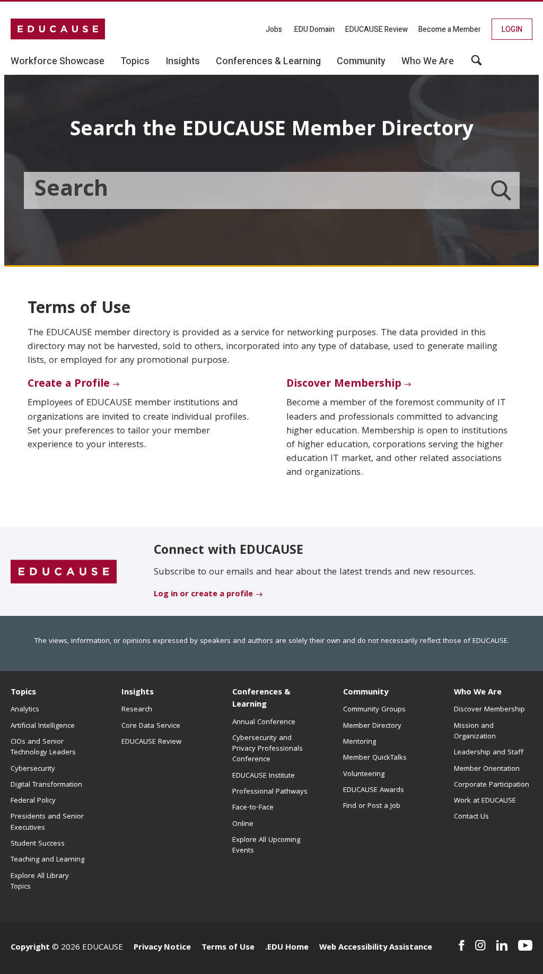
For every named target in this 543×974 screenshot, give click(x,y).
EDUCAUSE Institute (263, 776)
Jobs (274, 29)
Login (512, 29)
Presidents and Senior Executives (47, 822)
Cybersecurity (33, 769)
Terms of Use (228, 948)
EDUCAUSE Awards (373, 790)
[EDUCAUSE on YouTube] (525, 945)
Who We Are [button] (427, 61)
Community (365, 693)
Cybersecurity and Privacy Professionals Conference (267, 749)
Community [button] (361, 61)
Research (136, 710)
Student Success (38, 844)
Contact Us (471, 817)
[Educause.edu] (64, 572)
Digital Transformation (46, 785)
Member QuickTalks (375, 758)
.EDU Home (287, 948)
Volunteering (363, 774)
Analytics (25, 710)
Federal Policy (33, 801)
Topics (23, 693)
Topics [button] (135, 61)
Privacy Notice (162, 948)
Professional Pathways (270, 792)
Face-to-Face (253, 808)
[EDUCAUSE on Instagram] (480, 945)
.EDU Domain (314, 29)
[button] (476, 64)
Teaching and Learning (47, 860)
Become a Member (449, 29)
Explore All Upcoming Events (266, 845)
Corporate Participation (491, 785)
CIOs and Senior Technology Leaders (43, 747)
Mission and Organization (475, 731)
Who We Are (478, 693)
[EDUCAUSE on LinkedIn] (501, 945)
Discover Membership (343, 385)
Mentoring (359, 742)
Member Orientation (487, 769)
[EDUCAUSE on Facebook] (462, 945)
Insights (137, 693)
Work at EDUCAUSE (485, 801)
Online (242, 824)
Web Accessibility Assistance (375, 948)
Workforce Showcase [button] (57, 61)
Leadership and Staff (488, 753)
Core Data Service (150, 726)
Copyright (30, 948)
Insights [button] (182, 61)
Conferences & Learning (261, 699)
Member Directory (372, 726)
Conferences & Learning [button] (268, 61)
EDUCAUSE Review (376, 29)
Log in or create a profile (203, 595)
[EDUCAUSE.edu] (58, 29)
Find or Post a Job (371, 806)
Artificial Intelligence (43, 726)
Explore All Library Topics (40, 882)
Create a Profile (69, 385)
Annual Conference (263, 722)
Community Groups (374, 710)
